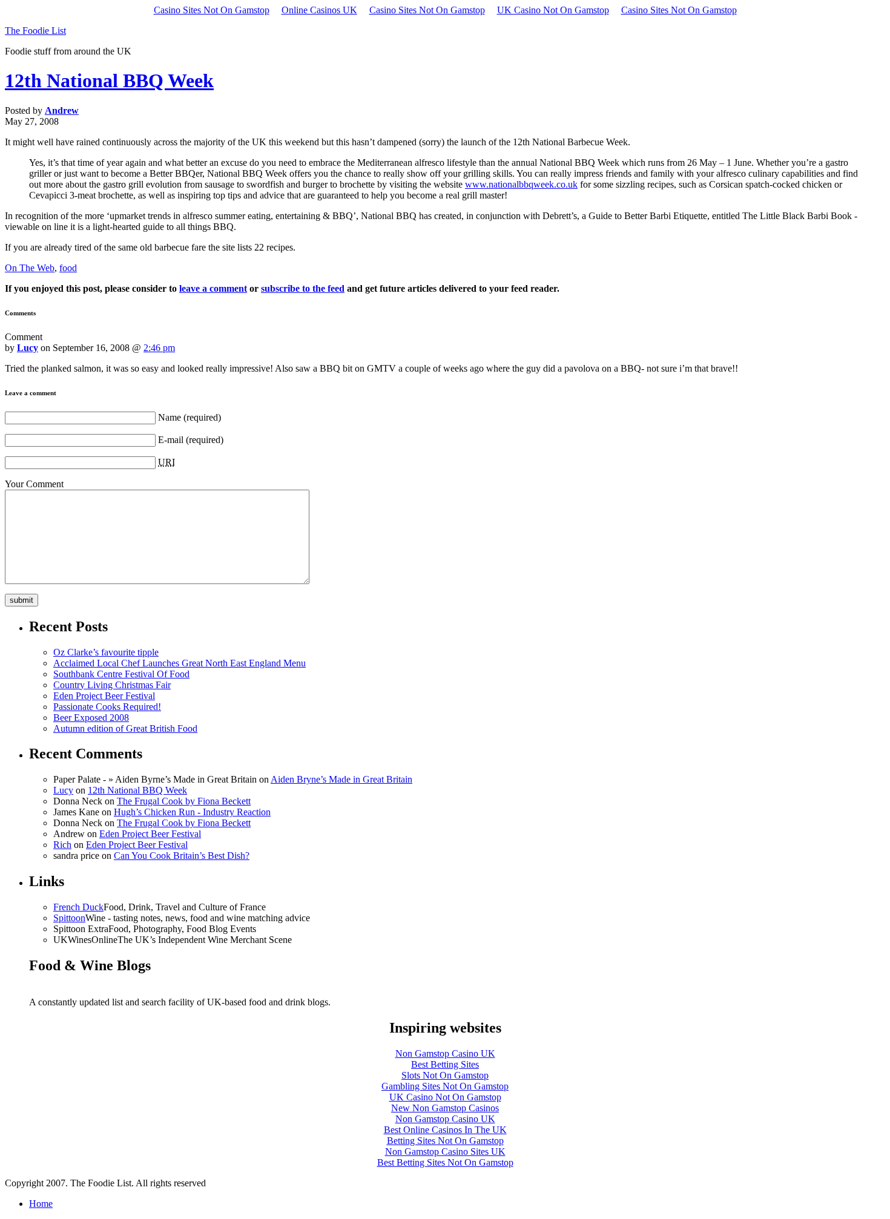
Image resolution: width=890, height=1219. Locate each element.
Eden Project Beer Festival (104, 696)
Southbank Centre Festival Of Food (121, 674)
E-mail (170, 440)
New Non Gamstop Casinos (445, 1108)
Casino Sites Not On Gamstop (211, 10)
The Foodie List (35, 30)
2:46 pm (159, 348)
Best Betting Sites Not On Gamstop (445, 1162)
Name (169, 417)
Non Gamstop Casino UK (445, 1053)
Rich (62, 845)
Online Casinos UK (319, 10)
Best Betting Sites (445, 1064)
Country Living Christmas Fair (112, 685)
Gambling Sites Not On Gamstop (445, 1086)
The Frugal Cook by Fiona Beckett (184, 801)
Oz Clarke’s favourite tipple (106, 652)
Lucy (27, 348)
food (68, 268)
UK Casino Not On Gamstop (553, 10)
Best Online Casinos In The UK (445, 1130)
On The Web (29, 268)
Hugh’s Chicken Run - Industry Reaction (192, 812)
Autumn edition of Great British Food (125, 728)
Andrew (62, 110)
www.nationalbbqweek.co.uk (521, 184)
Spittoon (69, 918)
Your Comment (34, 484)
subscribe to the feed (302, 288)
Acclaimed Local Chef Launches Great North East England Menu (179, 663)
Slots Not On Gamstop (445, 1075)
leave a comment (213, 288)
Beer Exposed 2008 (91, 717)
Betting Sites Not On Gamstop (445, 1140)
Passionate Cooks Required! (107, 707)
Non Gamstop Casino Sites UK (445, 1151)
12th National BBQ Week (109, 80)
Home (41, 1203)
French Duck (78, 907)
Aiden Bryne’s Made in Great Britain (341, 779)
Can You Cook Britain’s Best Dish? (181, 855)
